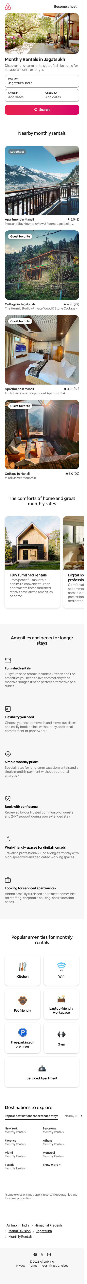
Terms (33, 1265)
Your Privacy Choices (54, 1265)
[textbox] (23, 97)
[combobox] (42, 83)
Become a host (65, 6)
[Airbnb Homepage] (8, 6)
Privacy (20, 1265)
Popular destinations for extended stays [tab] (31, 1116)
